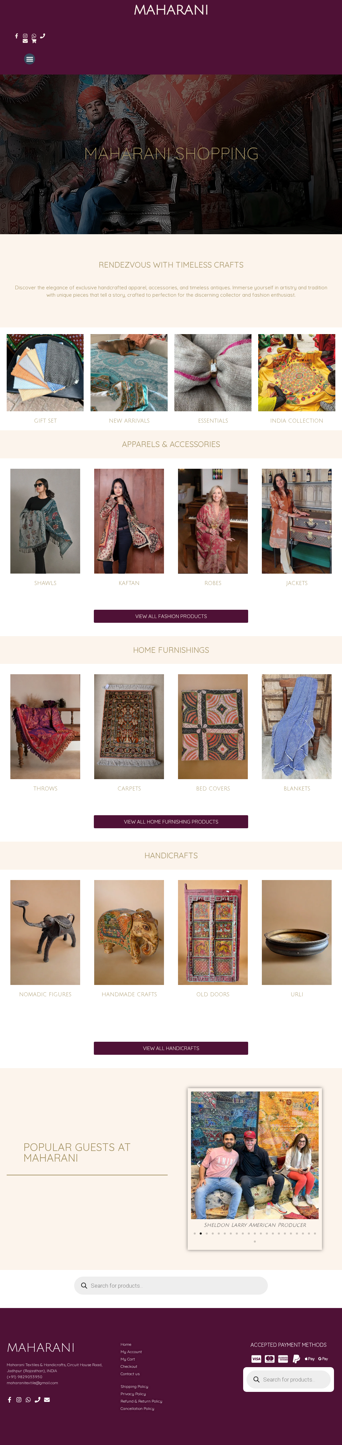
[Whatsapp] (33, 35)
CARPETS (129, 789)
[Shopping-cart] (33, 40)
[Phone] (42, 35)
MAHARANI (171, 10)
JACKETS (297, 583)
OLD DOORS (212, 995)
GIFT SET (45, 421)
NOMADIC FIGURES (45, 995)
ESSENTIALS (213, 421)
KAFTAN (129, 583)
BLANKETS (297, 789)
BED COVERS (213, 789)
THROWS (45, 789)
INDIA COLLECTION (296, 421)
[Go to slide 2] (201, 1234)
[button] (29, 58)
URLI (297, 995)
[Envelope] (25, 40)
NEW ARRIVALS (129, 421)
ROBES (212, 583)
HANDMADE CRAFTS (129, 995)
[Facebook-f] (16, 35)
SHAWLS (45, 583)
